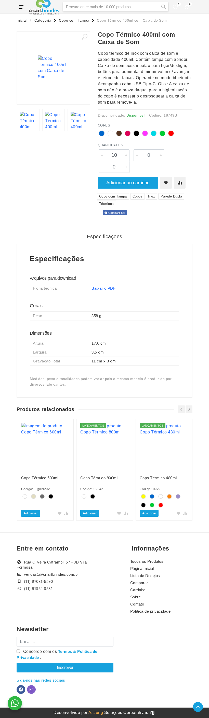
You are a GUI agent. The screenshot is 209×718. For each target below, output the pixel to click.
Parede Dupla (171, 196)
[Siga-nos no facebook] (21, 689)
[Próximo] (189, 409)
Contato (137, 604)
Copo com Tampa (74, 20)
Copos (138, 196)
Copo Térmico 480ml (158, 478)
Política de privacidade (150, 611)
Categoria (42, 20)
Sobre (135, 597)
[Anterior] (181, 409)
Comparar (139, 583)
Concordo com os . (57, 654)
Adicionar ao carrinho (128, 182)
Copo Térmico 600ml (39, 478)
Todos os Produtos (147, 561)
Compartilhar (116, 212)
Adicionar (30, 513)
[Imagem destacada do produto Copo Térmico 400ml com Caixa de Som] (53, 68)
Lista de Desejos (145, 575)
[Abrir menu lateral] (21, 6)
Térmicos (106, 204)
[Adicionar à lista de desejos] (166, 183)
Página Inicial (142, 568)
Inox (151, 196)
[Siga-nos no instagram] (31, 689)
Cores (104, 125)
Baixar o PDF (103, 288)
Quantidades (110, 145)
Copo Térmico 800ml (98, 478)
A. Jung (95, 712)
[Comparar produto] (180, 183)
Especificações (104, 236)
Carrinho (138, 590)
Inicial (22, 20)
